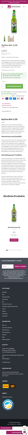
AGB (8, 424)
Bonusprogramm (6, 332)
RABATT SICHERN (20, 266)
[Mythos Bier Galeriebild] (11, 39)
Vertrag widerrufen (6, 428)
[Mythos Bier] (4, 39)
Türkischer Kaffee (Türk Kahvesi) (10, 306)
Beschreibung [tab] (6, 103)
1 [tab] (7, 250)
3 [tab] (11, 250)
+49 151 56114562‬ (11, 350)
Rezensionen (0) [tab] (6, 111)
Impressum (19, 424)
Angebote (4, 292)
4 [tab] (13, 250)
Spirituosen (5, 299)
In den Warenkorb (14, 86)
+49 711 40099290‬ (10, 348)
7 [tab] (19, 250)
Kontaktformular (6, 362)
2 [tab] (9, 250)
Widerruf (4, 334)
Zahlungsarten (5, 330)
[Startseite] (14, 7)
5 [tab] (15, 250)
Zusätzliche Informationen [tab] (10, 107)
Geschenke (4, 316)
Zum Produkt (14, 240)
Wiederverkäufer (6, 339)
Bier (3, 301)
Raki (3, 294)
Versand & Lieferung (7, 327)
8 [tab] (21, 250)
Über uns (4, 325)
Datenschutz (13, 424)
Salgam (4, 311)
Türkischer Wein (6, 297)
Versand (14, 236)
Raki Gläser (5, 313)
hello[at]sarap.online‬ (11, 352)
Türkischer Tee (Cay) (7, 304)
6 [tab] (17, 250)
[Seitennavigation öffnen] (3, 7)
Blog (3, 337)
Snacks (4, 309)
